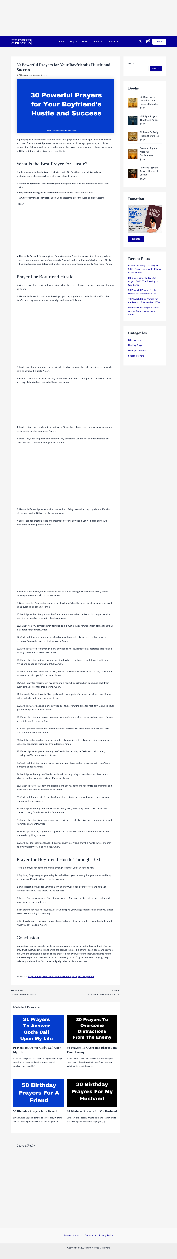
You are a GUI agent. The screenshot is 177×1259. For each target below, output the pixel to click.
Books (85, 42)
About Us (97, 42)
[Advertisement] (77, 18)
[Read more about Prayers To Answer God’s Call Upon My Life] (38, 1029)
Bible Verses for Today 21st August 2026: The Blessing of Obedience (143, 281)
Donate (136, 239)
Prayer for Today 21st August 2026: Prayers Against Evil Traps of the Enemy (144, 269)
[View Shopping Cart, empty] (147, 41)
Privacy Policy (106, 1235)
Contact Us (112, 42)
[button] (75, 42)
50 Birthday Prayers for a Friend (35, 1111)
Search (131, 63)
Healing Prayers (136, 345)
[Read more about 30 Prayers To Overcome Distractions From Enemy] (92, 1029)
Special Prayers (136, 356)
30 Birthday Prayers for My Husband (92, 1111)
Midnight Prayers (137, 351)
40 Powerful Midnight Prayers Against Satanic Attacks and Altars (143, 311)
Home (62, 42)
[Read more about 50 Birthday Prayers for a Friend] (38, 1093)
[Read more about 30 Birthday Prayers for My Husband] (92, 1093)
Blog (72, 42)
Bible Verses (134, 340)
